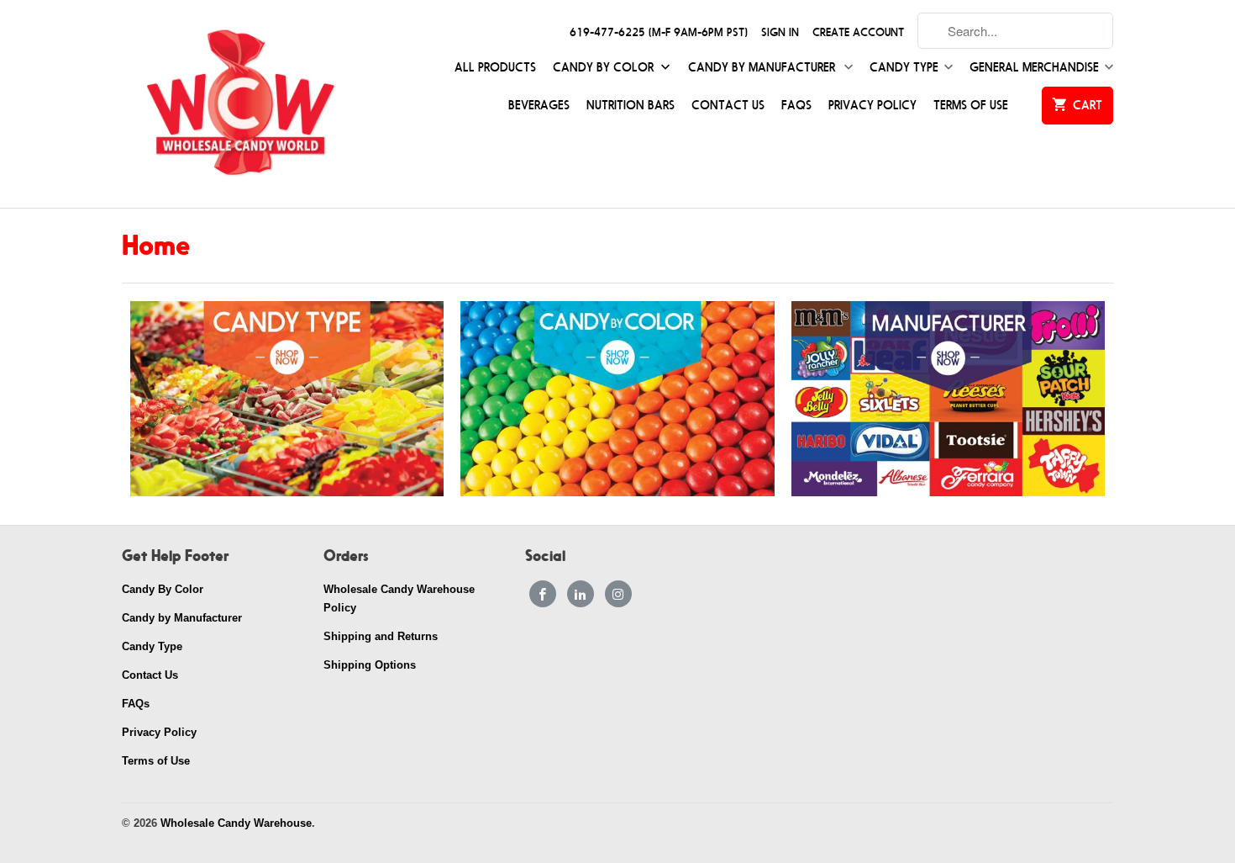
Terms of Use (970, 105)
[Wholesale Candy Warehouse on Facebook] (542, 593)
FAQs (796, 105)
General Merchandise (1034, 68)
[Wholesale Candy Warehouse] (239, 104)
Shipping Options (369, 665)
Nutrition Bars (630, 105)
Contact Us (728, 105)
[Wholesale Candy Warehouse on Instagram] (618, 593)
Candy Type (904, 68)
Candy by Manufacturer (763, 68)
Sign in (780, 32)
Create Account (858, 32)
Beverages (539, 105)
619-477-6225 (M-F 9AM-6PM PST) (659, 32)
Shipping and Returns (380, 636)
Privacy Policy (872, 105)
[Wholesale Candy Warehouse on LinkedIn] (580, 593)
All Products (495, 68)
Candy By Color (605, 68)
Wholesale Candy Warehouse (236, 823)
